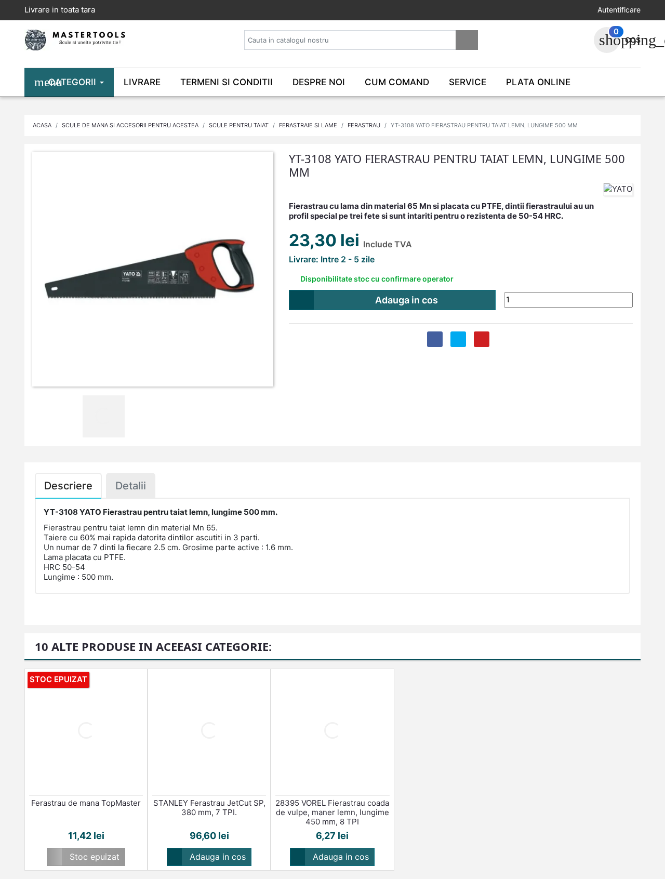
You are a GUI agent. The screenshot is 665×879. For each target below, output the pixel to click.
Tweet (458, 339)
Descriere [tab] (68, 486)
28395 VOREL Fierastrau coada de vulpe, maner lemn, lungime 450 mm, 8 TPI (332, 812)
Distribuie (435, 339)
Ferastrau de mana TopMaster (86, 803)
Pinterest (481, 339)
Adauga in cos (366, 300)
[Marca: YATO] (618, 189)
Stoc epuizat (85, 856)
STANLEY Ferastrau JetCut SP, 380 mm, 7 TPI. (209, 807)
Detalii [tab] (130, 486)
